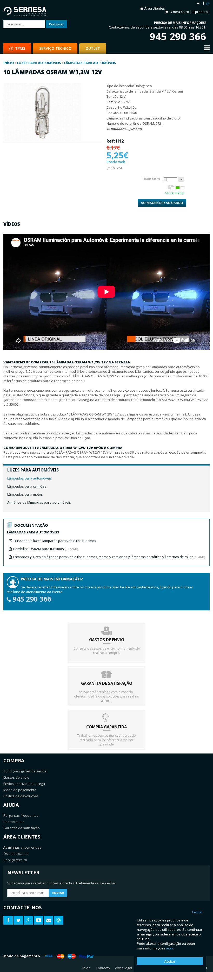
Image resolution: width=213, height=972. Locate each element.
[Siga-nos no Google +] (28, 920)
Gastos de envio (16, 777)
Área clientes (154, 8)
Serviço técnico (15, 859)
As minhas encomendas (22, 847)
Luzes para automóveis (33, 470)
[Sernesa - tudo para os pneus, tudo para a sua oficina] (54, 10)
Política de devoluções (21, 796)
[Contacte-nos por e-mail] (48, 920)
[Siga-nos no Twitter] (18, 920)
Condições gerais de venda (24, 771)
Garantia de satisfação (21, 828)
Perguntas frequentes (20, 815)
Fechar (197, 912)
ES (199, 3)
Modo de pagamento (19, 789)
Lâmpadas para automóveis (29, 478)
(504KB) (109, 556)
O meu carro (190, 11)
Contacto (103, 968)
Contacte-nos (13, 821)
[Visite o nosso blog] (58, 920)
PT (207, 3)
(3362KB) (45, 548)
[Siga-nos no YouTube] (38, 920)
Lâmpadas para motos (25, 494)
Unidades (151, 179)
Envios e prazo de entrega (24, 783)
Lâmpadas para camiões (26, 486)
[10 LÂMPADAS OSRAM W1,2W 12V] (42, 140)
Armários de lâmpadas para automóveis (39, 502)
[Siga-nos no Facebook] (8, 920)
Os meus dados (15, 853)
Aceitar (169, 961)
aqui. (170, 948)
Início (87, 968)
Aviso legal (123, 968)
